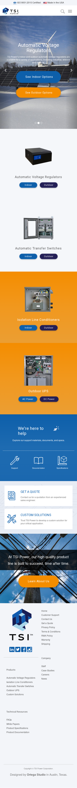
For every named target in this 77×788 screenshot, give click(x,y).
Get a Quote (30, 492)
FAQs (9, 719)
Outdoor (48, 185)
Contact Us (46, 618)
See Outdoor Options (38, 92)
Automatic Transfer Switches (20, 686)
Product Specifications (17, 727)
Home (44, 610)
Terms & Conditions (50, 631)
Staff (43, 666)
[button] (6, 70)
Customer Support (50, 614)
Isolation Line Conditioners (19, 681)
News (44, 678)
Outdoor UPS (12, 690)
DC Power (49, 399)
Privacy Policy (48, 627)
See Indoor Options (39, 77)
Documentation (38, 468)
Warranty (45, 639)
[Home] (4, 11)
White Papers (13, 723)
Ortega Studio (36, 774)
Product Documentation (17, 732)
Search (62, 11)
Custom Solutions (36, 515)
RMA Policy (47, 635)
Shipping (45, 643)
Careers (45, 674)
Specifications (62, 468)
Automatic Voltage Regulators (20, 677)
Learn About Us (38, 581)
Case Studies (47, 670)
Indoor (28, 185)
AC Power (27, 399)
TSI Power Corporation (15, 12)
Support (14, 468)
